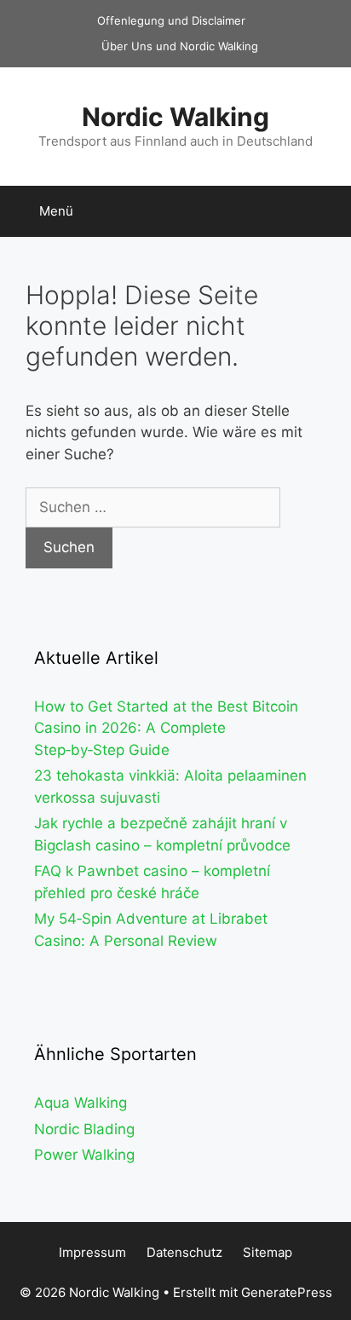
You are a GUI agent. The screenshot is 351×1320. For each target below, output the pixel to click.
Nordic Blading (84, 1129)
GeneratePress (286, 1292)
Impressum (92, 1252)
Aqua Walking (80, 1102)
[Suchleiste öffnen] (326, 211)
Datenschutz (184, 1252)
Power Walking (84, 1154)
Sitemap (267, 1252)
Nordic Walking (175, 116)
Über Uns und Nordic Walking (179, 46)
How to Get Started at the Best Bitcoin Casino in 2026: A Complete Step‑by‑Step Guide (166, 728)
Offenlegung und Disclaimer (171, 20)
